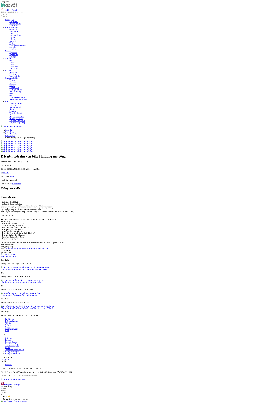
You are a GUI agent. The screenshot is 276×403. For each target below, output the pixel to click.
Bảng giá (8, 340)
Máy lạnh (12, 84)
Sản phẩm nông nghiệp (17, 123)
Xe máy (12, 62)
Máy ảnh (12, 37)
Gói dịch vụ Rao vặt (10, 10)
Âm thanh (12, 41)
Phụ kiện (12, 47)
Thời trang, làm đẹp (16, 103)
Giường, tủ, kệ (14, 88)
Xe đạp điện (13, 66)
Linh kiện (12, 49)
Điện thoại (13, 29)
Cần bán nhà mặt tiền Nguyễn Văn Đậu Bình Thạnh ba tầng (21, 282)
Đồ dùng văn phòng (16, 119)
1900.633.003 (5, 359)
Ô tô (11, 60)
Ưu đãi (7, 348)
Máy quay (12, 39)
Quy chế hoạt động (11, 344)
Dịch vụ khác (14, 72)
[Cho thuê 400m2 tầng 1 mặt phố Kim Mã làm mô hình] (20, 293)
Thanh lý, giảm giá (15, 113)
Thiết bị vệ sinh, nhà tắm (17, 97)
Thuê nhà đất (13, 26)
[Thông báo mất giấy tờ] (9, 254)
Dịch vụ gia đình (15, 76)
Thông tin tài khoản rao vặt (14, 350)
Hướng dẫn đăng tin (12, 352)
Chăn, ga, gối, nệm (15, 90)
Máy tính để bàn (15, 35)
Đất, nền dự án (10, 136)
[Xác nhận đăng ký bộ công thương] (13, 379)
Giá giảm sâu (13, 22)
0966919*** (16, 184)
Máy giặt (12, 82)
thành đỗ (13, 176)
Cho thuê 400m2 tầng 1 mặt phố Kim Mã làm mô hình (19, 295)
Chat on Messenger (20, 401)
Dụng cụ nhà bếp (15, 92)
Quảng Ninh (9, 132)
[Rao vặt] (9, 7)
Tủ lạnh (12, 80)
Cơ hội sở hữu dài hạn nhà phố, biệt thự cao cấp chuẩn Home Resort (24, 269)
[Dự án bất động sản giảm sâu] (11, 126)
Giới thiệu (8, 338)
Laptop (11, 33)
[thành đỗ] (5, 173)
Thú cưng (12, 105)
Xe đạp (11, 64)
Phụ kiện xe (13, 68)
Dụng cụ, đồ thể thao (16, 117)
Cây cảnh (12, 115)
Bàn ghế (12, 86)
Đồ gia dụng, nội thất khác (18, 99)
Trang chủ (8, 130)
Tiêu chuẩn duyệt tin (12, 346)
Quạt (11, 93)
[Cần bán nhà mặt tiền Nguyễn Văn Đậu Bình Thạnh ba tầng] (22, 280)
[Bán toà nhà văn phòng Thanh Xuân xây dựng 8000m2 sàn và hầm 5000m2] (28, 306)
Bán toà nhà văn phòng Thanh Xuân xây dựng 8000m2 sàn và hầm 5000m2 (27, 308)
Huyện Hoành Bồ (11, 134)
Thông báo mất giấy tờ (8, 256)
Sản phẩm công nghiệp (17, 121)
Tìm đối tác (13, 74)
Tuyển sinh (13, 53)
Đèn (10, 95)
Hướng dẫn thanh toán (12, 353)
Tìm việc (12, 57)
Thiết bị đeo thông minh (17, 45)
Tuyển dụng (13, 55)
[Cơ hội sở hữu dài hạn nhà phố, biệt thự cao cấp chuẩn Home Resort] (25, 267)
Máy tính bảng (14, 31)
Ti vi (11, 43)
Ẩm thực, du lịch (15, 107)
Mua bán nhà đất (15, 24)
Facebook (8, 365)
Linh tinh (12, 111)
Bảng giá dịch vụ (11, 342)
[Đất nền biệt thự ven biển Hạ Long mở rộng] (17, 141)
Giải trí (11, 109)
